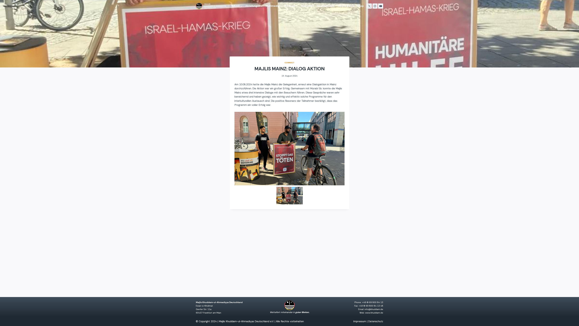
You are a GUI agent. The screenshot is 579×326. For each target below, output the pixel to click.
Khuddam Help (326, 6)
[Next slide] (342, 148)
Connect (289, 62)
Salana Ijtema (346, 6)
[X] (369, 6)
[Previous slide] (236, 148)
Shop (360, 6)
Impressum (359, 321)
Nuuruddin (307, 6)
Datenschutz (375, 321)
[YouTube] (380, 6)
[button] (289, 196)
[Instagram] (375, 6)
